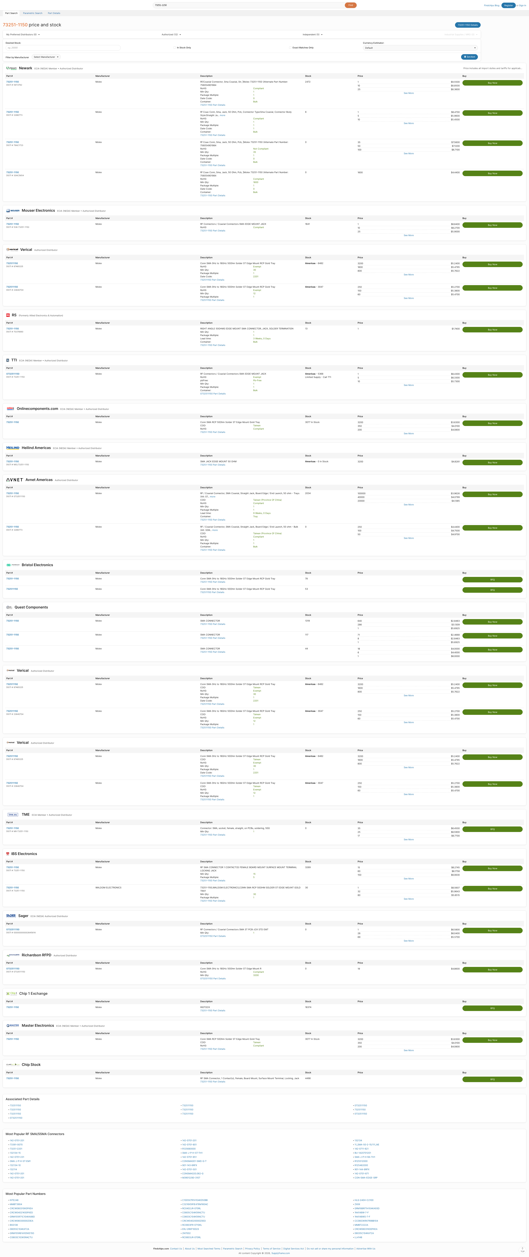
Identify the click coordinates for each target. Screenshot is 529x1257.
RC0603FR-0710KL (192, 1225)
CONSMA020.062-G (192, 1173)
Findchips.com (12, 5)
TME (46, 814)
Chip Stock (31, 1064)
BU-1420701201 (363, 1152)
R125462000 (361, 1165)
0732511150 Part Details (213, 393)
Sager (42, 916)
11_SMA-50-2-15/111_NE (367, 1144)
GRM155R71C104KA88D (22, 1216)
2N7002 (186, 1233)
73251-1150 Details (468, 25)
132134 (358, 1140)
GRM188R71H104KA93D (367, 1208)
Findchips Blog (491, 5)
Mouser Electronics (63, 210)
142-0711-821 (362, 1148)
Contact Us (176, 1248)
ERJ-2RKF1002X (190, 1229)
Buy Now (492, 82)
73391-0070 (16, 1144)
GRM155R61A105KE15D (22, 1233)
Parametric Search (232, 1248)
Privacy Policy (252, 1248)
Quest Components (31, 607)
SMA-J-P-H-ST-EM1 (20, 1161)
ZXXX (357, 1204)
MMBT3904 (16, 1204)
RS (37, 315)
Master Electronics (63, 1025)
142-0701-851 (189, 1157)
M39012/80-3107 (191, 1177)
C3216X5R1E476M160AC (195, 1204)
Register (508, 5)
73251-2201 (16, 1148)
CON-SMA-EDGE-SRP (366, 1177)
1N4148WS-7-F (362, 1216)
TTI (39, 360)
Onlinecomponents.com (62, 408)
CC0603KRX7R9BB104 (366, 1220)
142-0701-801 (189, 1144)
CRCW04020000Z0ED (194, 1220)
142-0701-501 (189, 1169)
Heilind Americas (61, 448)
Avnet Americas (51, 480)
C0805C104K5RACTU (193, 1212)
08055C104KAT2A (19, 1229)
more (222, 115)
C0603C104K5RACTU (193, 1216)
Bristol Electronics (37, 565)
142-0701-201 (17, 1140)
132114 (13, 1169)
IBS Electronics (24, 854)
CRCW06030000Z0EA (21, 1220)
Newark (50, 68)
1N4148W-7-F (362, 1212)
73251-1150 (12, 81)
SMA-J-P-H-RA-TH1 (365, 1157)
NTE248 (14, 1200)
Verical (38, 249)
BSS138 (14, 1225)
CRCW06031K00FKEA (366, 1229)
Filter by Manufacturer (17, 57)
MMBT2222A (361, 1225)
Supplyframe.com (281, 1253)
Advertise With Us (365, 1248)
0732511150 (12, 373)
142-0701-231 (17, 1157)
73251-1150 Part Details (212, 104)
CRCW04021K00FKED (21, 1212)
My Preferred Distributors (21, 34)
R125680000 (189, 1148)
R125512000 (361, 1161)
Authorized (170, 34)
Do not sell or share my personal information (330, 1248)
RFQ (492, 579)
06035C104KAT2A (364, 1233)
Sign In (522, 5)
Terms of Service (271, 1248)
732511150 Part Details (212, 279)
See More (409, 93)
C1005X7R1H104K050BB (195, 1200)
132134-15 (15, 1152)
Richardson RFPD (49, 955)
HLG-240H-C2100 (364, 1200)
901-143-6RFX (189, 1165)
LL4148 (358, 1237)
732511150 (12, 263)
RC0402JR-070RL (191, 1208)
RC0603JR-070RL (191, 1237)
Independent (311, 34)
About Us (190, 1248)
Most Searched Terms (209, 1248)
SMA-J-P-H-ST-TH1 (192, 1152)
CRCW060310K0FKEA (21, 1208)
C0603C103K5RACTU (21, 1237)
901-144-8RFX (362, 1169)
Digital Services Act (293, 1248)
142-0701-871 (362, 1173)
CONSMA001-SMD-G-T (194, 1161)
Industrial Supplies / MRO (459, 34)
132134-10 (15, 1165)
